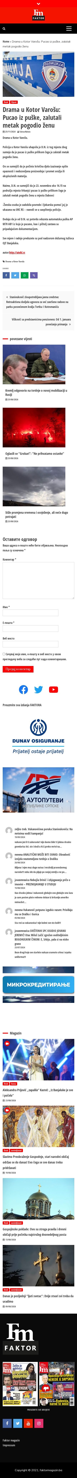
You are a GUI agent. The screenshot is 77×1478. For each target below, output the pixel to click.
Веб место (9, 638)
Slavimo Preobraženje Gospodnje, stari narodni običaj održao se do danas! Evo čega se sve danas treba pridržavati (36, 1162)
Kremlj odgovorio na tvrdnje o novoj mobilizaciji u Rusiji (36, 392)
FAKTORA (36, 705)
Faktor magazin (11, 1440)
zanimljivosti (16, 1150)
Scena (13, 1083)
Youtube (28, 1423)
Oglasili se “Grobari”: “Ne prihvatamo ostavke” (34, 453)
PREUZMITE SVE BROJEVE (38, 1409)
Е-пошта (8, 623)
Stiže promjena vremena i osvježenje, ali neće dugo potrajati (36, 514)
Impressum (9, 1445)
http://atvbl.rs (17, 253)
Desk (6, 102)
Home (6, 41)
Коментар (9, 559)
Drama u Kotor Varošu (15, 261)
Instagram (38, 1423)
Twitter (17, 1423)
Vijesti (13, 102)
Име (6, 607)
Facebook (7, 1423)
